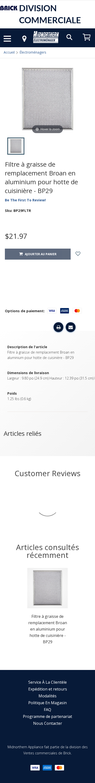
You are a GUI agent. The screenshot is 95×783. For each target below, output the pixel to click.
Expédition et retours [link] (47, 689)
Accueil (9, 52)
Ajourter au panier (40, 254)
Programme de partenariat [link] (47, 716)
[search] (69, 37)
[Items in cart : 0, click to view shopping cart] (86, 43)
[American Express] (47, 768)
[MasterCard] (59, 768)
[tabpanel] (47, 607)
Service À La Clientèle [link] (47, 682)
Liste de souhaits (82, 254)
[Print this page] (58, 327)
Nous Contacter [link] (47, 723)
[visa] (35, 768)
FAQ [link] (47, 709)
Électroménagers (32, 52)
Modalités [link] (47, 696)
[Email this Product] (71, 327)
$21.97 (16, 236)
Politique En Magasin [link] (47, 702)
